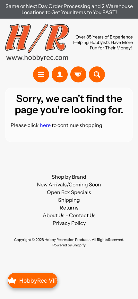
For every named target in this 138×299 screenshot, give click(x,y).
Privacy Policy (69, 223)
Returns (69, 207)
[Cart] (78, 74)
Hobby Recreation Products (67, 239)
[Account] (60, 74)
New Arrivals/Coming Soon (69, 184)
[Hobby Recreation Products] (37, 42)
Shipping (69, 200)
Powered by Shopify (69, 245)
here (45, 125)
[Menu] (41, 74)
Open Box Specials (69, 192)
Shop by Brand (69, 177)
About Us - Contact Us (69, 215)
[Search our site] (97, 74)
